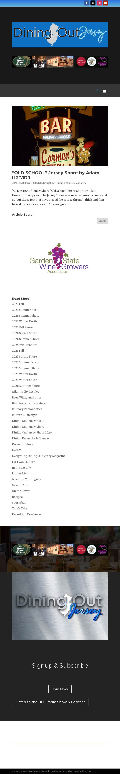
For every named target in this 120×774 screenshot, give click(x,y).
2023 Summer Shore (25, 315)
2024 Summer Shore (26, 339)
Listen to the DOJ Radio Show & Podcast (50, 702)
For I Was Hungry (23, 461)
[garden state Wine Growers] (59, 290)
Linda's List (19, 473)
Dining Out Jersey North (28, 421)
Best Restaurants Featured (29, 403)
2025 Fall (18, 350)
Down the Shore (23, 444)
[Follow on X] (92, 2)
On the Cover (21, 491)
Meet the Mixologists (26, 479)
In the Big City (21, 467)
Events (16, 450)
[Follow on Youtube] (105, 2)
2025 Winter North (24, 374)
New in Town (20, 485)
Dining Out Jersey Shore (28, 426)
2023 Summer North (25, 310)
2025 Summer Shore (25, 368)
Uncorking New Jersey (27, 514)
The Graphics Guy (81, 771)
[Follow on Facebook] (86, 2)
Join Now (60, 689)
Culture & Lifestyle (32, 183)
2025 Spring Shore (24, 356)
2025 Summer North (25, 362)
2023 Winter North (24, 321)
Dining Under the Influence (30, 438)
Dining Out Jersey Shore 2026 (32, 432)
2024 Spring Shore (24, 333)
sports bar (19, 502)
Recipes (17, 497)
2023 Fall (16, 183)
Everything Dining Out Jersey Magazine (64, 183)
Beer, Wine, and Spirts (26, 397)
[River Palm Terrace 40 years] (60, 66)
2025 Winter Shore (24, 380)
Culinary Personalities (27, 409)
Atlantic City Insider (25, 391)
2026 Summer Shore (26, 386)
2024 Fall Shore (22, 327)
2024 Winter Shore (24, 345)
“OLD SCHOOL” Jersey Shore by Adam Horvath (55, 175)
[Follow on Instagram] (99, 2)
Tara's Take (20, 508)
